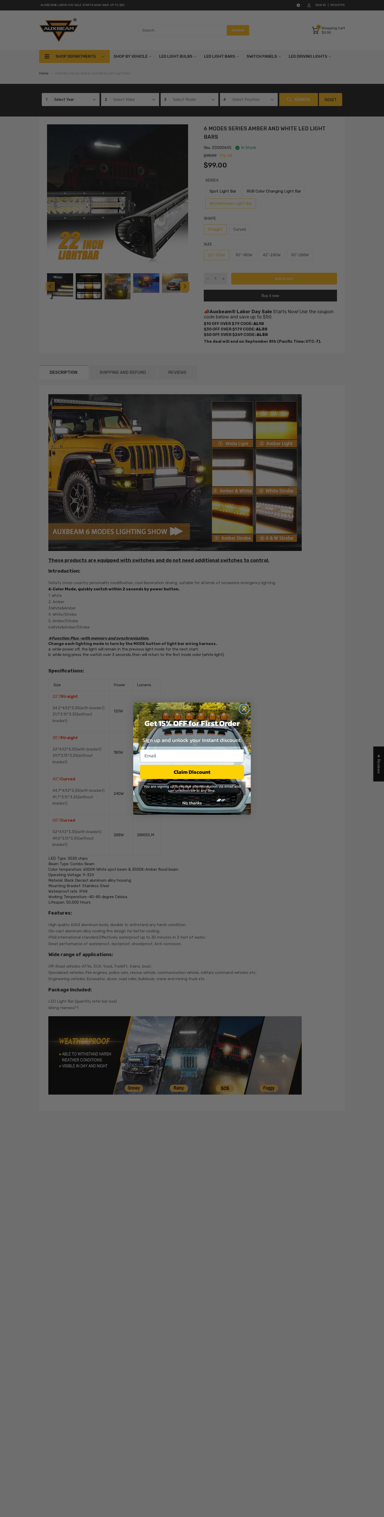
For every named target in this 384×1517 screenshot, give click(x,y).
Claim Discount (192, 772)
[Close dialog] (244, 709)
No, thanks (192, 803)
